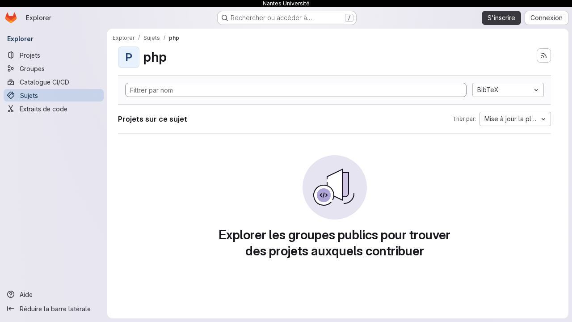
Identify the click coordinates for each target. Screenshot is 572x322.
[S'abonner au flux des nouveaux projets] (544, 55)
